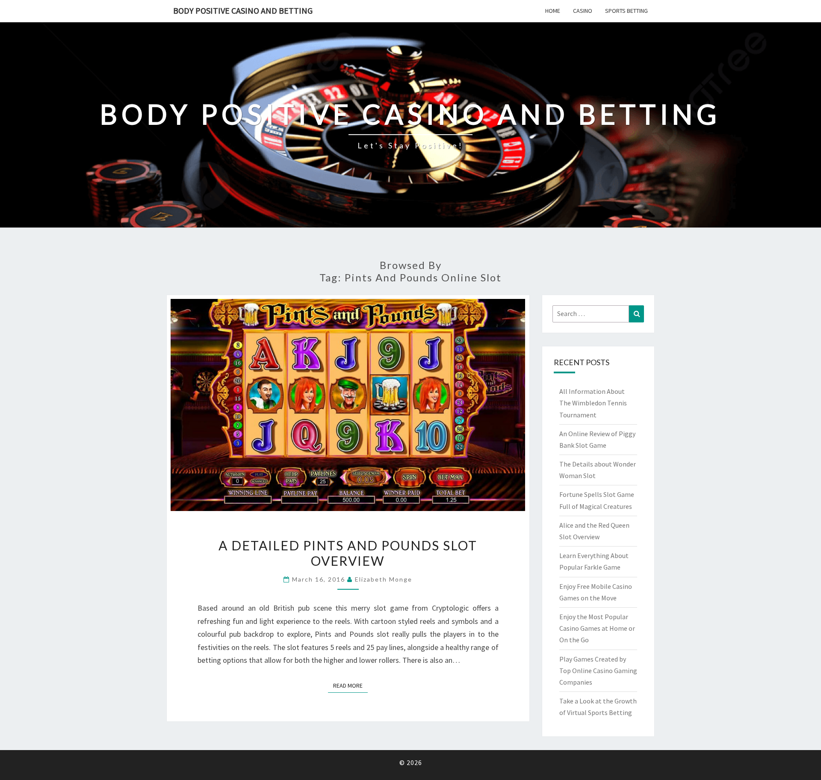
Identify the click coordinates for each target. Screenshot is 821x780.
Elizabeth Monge (383, 579)
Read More (350, 685)
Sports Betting (626, 11)
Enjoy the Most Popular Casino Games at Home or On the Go (597, 628)
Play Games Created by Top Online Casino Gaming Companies (598, 670)
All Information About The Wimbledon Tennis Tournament (593, 403)
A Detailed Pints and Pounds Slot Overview (348, 553)
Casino (582, 11)
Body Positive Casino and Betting (243, 10)
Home (552, 11)
